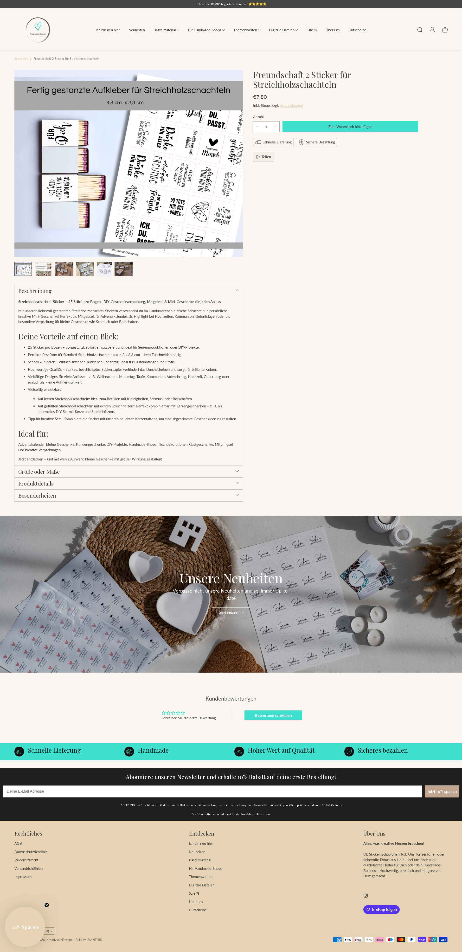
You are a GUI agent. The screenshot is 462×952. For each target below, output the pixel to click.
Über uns (196, 901)
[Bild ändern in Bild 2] (43, 269)
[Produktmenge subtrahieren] (257, 127)
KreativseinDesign (59, 940)
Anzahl (258, 117)
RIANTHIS (94, 940)
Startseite (21, 59)
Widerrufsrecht (26, 860)
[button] (25, 927)
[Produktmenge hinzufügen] (275, 127)
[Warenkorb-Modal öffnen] (444, 29)
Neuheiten (197, 852)
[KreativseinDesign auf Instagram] (366, 896)
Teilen (266, 157)
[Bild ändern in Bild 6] (124, 269)
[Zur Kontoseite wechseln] (432, 29)
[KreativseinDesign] (37, 30)
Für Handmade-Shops (205, 868)
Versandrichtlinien (28, 868)
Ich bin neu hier (201, 843)
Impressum (23, 876)
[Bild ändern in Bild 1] (23, 269)
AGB (18, 843)
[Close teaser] (46, 905)
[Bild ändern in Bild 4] (85, 269)
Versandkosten (291, 105)
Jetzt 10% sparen (442, 791)
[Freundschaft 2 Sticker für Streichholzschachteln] (128, 163)
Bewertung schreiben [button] (273, 715)
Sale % (194, 893)
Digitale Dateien (201, 885)
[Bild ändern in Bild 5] (104, 269)
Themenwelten (200, 876)
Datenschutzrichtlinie (31, 852)
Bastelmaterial (200, 860)
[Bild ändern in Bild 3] (64, 269)
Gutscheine (198, 910)
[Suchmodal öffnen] (419, 29)
